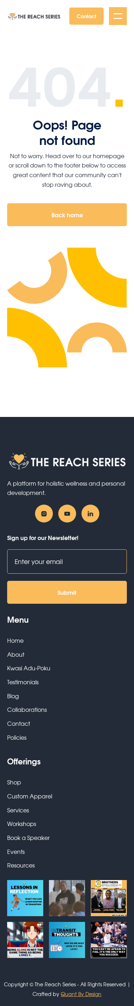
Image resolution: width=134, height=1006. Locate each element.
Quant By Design (81, 993)
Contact (86, 16)
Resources (21, 865)
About (15, 654)
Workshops (21, 823)
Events (16, 851)
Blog (13, 695)
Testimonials (23, 681)
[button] (118, 16)
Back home (67, 214)
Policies (16, 737)
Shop (14, 782)
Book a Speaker (28, 837)
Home (15, 640)
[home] (34, 16)
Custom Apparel (29, 796)
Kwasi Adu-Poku (28, 668)
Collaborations (27, 709)
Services (18, 810)
